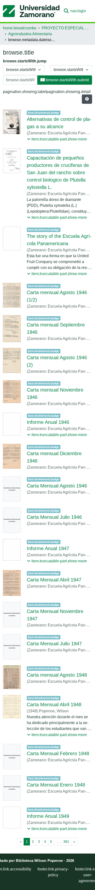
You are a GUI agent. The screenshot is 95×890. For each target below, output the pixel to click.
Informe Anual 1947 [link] (48, 548)
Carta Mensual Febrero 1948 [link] (58, 753)
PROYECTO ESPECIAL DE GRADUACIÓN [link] (66, 28)
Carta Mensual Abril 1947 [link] (54, 579)
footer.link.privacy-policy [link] (53, 872)
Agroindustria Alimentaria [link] (30, 34)
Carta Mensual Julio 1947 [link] (54, 643)
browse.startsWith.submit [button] (67, 80)
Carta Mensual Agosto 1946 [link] (57, 485)
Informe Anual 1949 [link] (48, 816)
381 (66, 842)
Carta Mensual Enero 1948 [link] (56, 784)
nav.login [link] (78, 11)
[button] (31, 11)
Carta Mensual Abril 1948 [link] (54, 704)
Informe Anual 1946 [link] (48, 422)
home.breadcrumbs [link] (19, 28)
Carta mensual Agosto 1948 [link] (57, 675)
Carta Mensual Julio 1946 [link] (54, 517)
